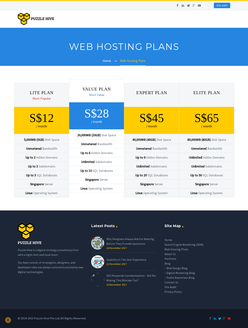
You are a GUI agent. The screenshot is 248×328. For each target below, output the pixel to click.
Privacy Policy (173, 292)
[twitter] (188, 6)
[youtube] (199, 6)
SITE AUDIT (222, 5)
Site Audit (170, 287)
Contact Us (171, 282)
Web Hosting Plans (176, 249)
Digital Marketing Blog (180, 273)
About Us (170, 254)
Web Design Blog (177, 268)
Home (168, 240)
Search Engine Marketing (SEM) (183, 244)
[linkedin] (183, 6)
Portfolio (170, 259)
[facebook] (177, 6)
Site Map (172, 226)
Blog (167, 263)
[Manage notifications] (8, 320)
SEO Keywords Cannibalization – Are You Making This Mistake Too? (131, 278)
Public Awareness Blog (180, 277)
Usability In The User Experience (126, 259)
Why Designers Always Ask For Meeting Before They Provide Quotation (130, 241)
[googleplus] (194, 6)
